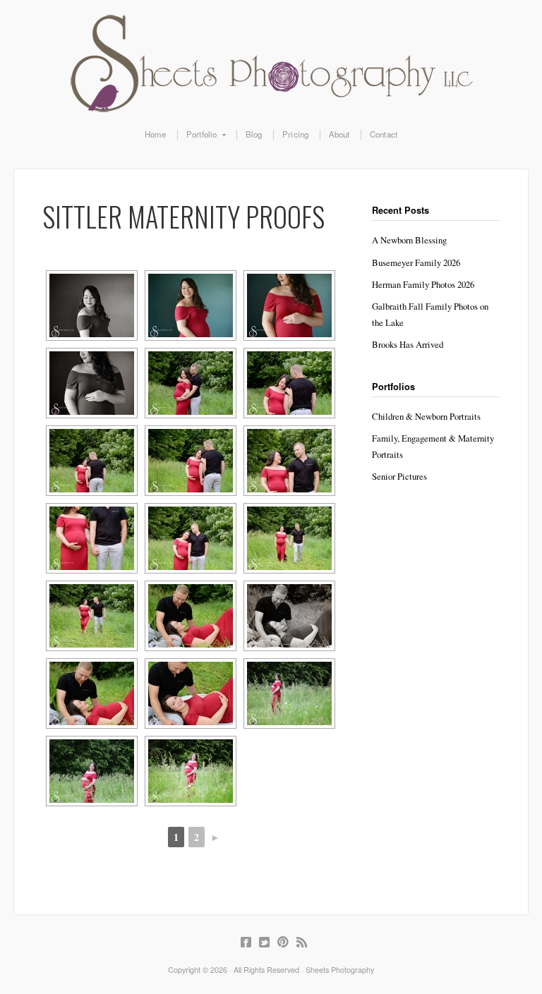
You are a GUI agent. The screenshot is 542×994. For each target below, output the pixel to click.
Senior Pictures (399, 476)
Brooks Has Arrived (407, 344)
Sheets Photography (271, 63)
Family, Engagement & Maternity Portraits (433, 446)
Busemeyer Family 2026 (416, 262)
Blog (254, 135)
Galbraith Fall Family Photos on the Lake (430, 314)
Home (156, 135)
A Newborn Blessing (409, 240)
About (339, 135)
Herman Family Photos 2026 (423, 284)
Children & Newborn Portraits (426, 416)
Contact (383, 135)
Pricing (295, 135)
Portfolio (197, 135)
